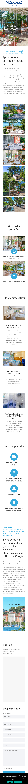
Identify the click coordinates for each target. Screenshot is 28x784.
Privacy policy (18, 781)
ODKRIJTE (7, 32)
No (12, 781)
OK (8, 781)
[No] (26, 778)
